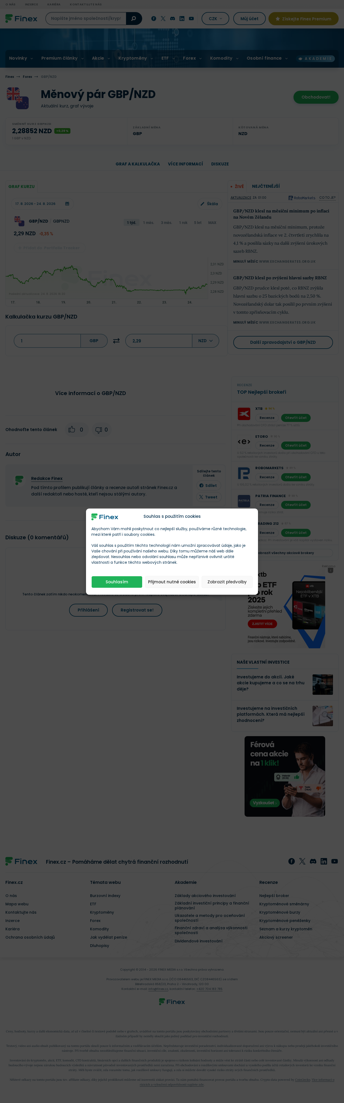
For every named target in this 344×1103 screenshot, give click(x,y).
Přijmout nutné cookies (172, 582)
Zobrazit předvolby (227, 582)
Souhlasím (117, 582)
